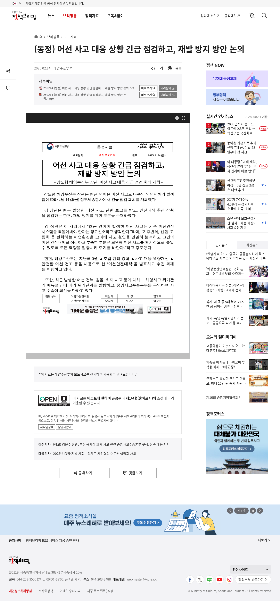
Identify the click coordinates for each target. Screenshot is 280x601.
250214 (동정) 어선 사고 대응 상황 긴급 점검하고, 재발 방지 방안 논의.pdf (88, 88)
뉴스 (51, 15)
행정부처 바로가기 (251, 579)
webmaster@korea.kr (142, 579)
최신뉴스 (252, 244)
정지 (253, 511)
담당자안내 (64, 427)
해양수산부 (63, 68)
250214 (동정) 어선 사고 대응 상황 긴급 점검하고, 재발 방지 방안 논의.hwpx (84, 96)
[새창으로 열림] (169, 68)
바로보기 (146, 88)
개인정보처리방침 (20, 591)
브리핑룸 (70, 15)
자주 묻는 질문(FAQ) (100, 591)
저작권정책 (46, 427)
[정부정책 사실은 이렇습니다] (237, 97)
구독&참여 (115, 15)
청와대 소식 (208, 16)
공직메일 (230, 16)
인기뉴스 (221, 244)
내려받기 (165, 88)
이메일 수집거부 (70, 591)
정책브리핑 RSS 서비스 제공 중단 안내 (52, 540)
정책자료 (92, 15)
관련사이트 (240, 569)
